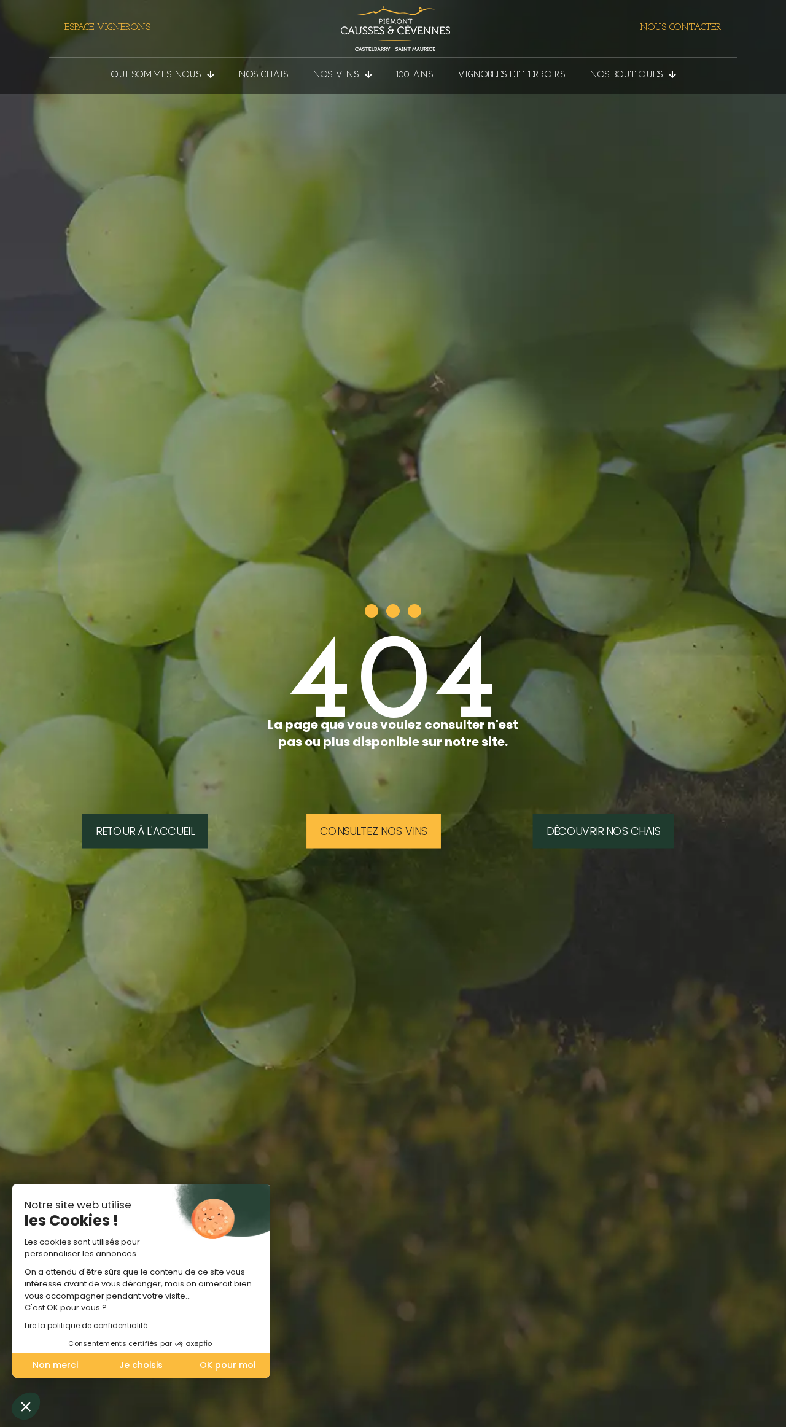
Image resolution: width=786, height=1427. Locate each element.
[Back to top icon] (727, 1402)
